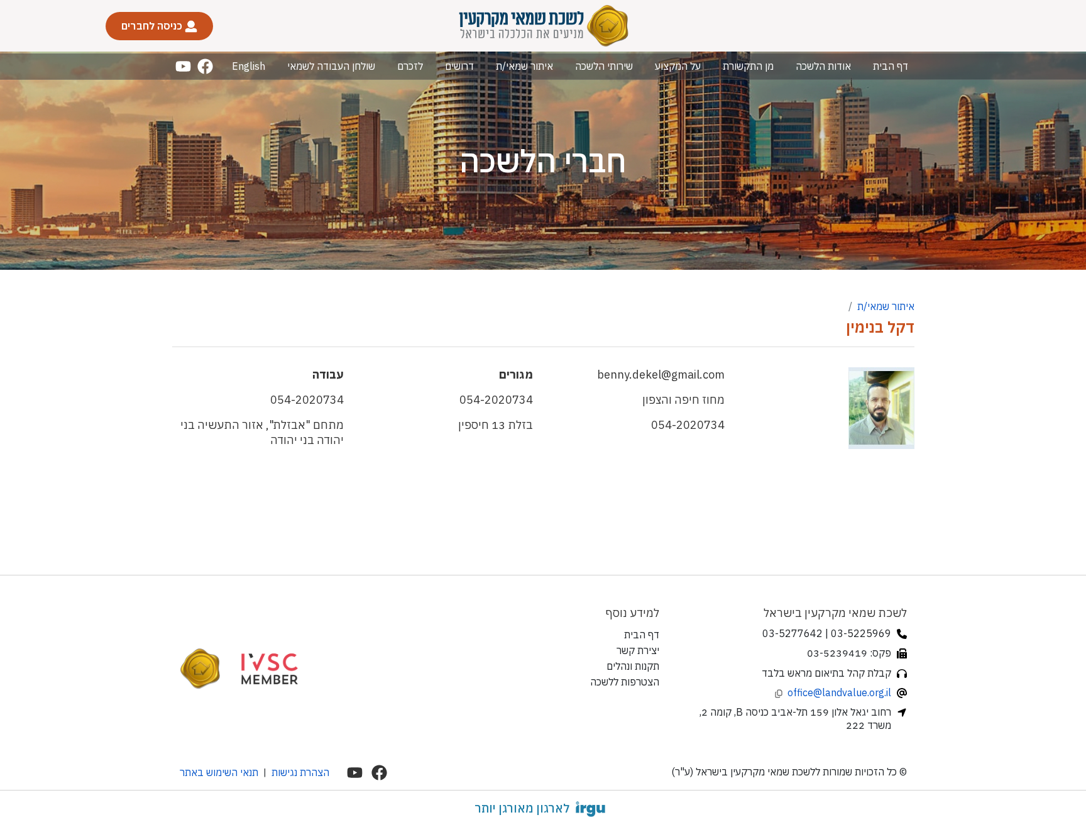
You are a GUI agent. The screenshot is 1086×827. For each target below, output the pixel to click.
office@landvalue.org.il (839, 692)
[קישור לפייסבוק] (205, 66)
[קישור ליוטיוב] (183, 66)
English (248, 66)
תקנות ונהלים (632, 666)
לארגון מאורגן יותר (521, 808)
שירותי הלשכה (604, 66)
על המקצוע (678, 66)
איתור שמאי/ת (524, 66)
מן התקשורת (748, 66)
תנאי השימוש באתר (219, 772)
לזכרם (410, 66)
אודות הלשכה (823, 66)
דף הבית (890, 66)
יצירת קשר (638, 650)
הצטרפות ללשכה (624, 681)
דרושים (459, 66)
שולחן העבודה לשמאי (331, 66)
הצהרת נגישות (300, 772)
